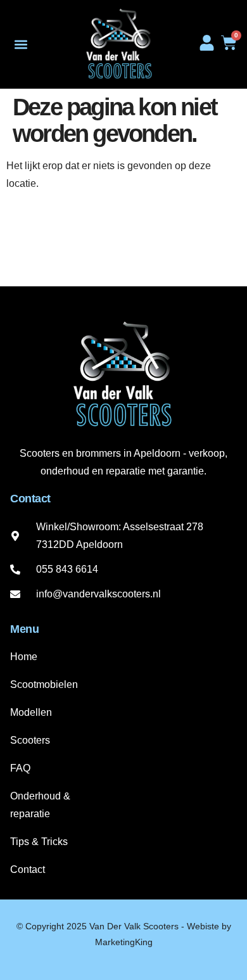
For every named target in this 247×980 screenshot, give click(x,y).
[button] (20, 44)
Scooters (30, 740)
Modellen (31, 712)
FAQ (20, 768)
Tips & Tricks (39, 841)
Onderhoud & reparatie (40, 805)
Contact (27, 869)
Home (23, 656)
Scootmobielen (44, 684)
